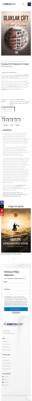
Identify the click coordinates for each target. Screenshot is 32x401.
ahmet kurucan (13, 101)
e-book (23, 101)
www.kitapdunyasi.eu (21, 185)
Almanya (19, 101)
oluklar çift (12, 103)
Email (5, 281)
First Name (7, 289)
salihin (16, 103)
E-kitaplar (18, 99)
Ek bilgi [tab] (17, 125)
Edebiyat (9, 61)
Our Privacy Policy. (23, 304)
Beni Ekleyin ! (16, 309)
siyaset (20, 103)
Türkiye (11, 105)
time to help (25, 103)
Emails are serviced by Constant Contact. (12, 304)
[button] (28, 13)
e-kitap (27, 101)
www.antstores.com (17, 187)
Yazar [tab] (11, 125)
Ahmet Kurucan (8, 66)
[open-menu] (29, 4)
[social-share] (2, 120)
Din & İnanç (12, 99)
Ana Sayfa (3, 61)
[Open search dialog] (23, 4)
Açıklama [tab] (5, 125)
